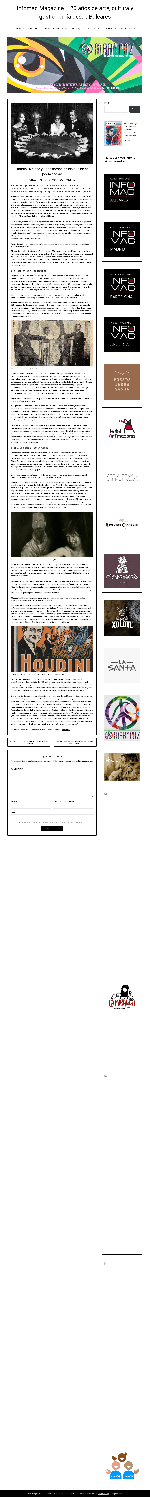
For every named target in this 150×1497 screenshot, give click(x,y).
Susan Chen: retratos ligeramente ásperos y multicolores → (75, 742)
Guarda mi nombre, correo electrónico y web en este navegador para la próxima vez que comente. (52, 822)
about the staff (129, 29)
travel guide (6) (72, 29)
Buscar (107, 103)
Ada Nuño (66, 729)
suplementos (34, 29)
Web (13, 813)
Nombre (15, 802)
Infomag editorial (93, 29)
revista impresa (53, 29)
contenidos (18, 29)
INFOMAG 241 (131, 141)
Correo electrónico (63, 802)
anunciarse (111, 29)
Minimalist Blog (103, 1494)
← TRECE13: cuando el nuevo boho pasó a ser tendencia (29, 742)
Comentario (17, 769)
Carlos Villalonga (67, 180)
